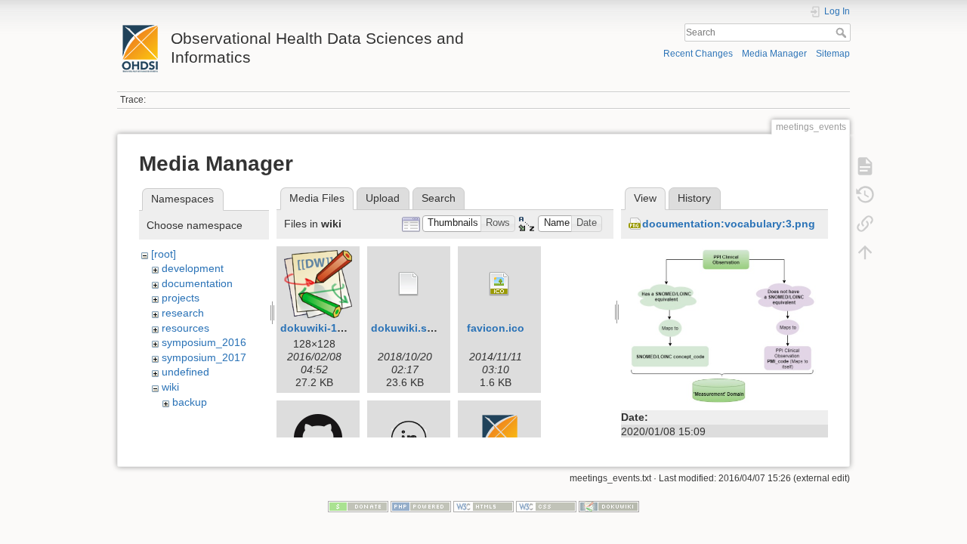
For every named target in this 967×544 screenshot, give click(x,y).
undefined (185, 372)
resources (185, 328)
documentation (197, 283)
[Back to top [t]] (865, 252)
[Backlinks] (865, 223)
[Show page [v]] (865, 166)
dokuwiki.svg (405, 328)
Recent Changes (698, 53)
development (193, 268)
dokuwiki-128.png (326, 328)
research (183, 313)
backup (189, 402)
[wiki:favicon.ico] (499, 284)
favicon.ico (495, 328)
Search (843, 32)
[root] (163, 254)
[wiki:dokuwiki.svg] (408, 284)
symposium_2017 (204, 357)
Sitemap (833, 53)
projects (180, 298)
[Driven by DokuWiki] (609, 506)
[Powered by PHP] (421, 506)
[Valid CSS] (546, 506)
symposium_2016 (204, 342)
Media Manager (774, 53)
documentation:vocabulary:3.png (728, 224)
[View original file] (724, 325)
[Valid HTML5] (483, 506)
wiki (170, 387)
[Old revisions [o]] (865, 195)
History (694, 198)
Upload (383, 198)
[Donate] (358, 506)
